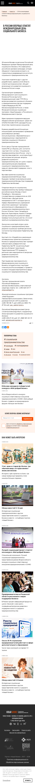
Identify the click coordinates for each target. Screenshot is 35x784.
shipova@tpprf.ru (8, 290)
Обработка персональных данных (17, 762)
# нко (23, 352)
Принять (28, 780)
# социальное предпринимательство (14, 340)
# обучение (7, 355)
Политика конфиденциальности (17, 759)
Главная (4, 11)
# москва (15, 355)
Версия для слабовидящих (18, 733)
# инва (6, 349)
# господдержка (21, 345)
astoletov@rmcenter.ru (14, 320)
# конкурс (8, 346)
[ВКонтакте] (5, 327)
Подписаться (27, 419)
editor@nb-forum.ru (17, 718)
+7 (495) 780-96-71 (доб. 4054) (17, 721)
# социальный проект (24, 354)
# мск (13, 349)
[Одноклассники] (8, 327)
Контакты (7, 730)
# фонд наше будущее (11, 352)
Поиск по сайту (26, 730)
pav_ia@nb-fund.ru (17, 305)
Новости (12, 11)
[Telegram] (3, 327)
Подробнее (6, 780)
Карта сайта (15, 730)
